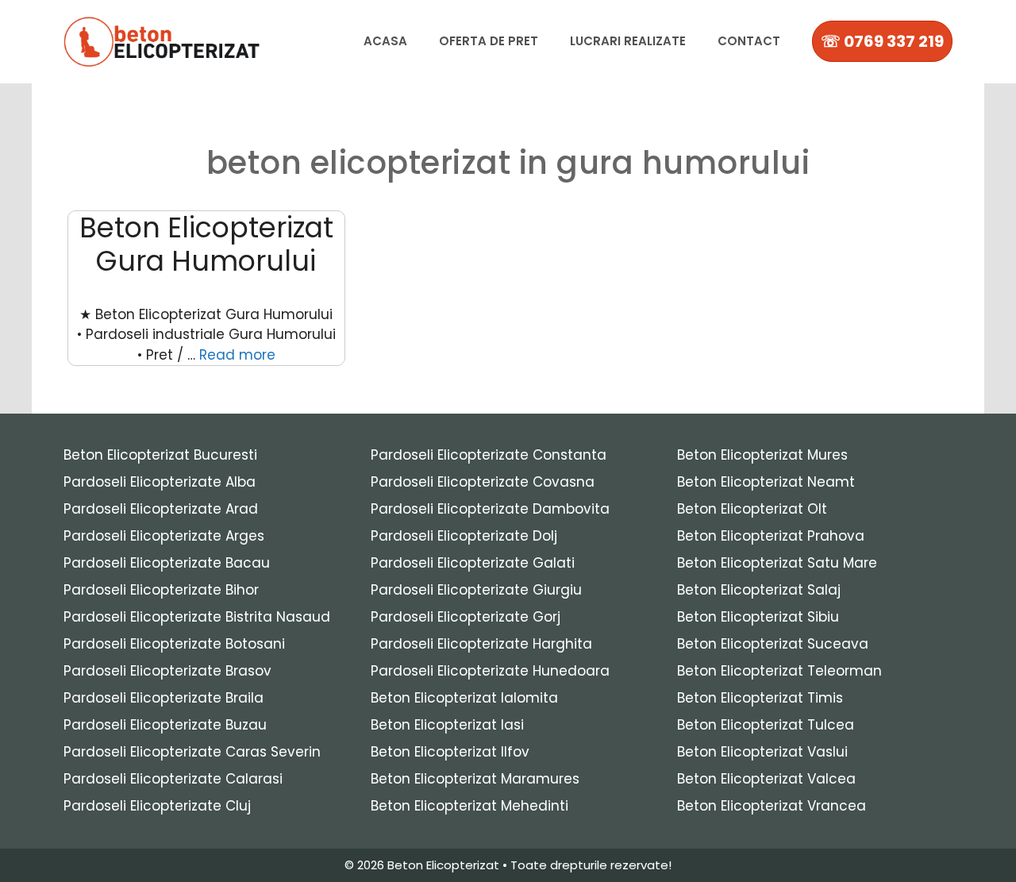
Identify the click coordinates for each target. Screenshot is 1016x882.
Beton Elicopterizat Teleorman (779, 670)
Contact (749, 41)
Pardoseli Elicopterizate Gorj (465, 616)
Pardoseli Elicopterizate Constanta (488, 454)
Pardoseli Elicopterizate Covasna (483, 481)
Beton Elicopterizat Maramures (475, 778)
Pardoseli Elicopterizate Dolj (464, 535)
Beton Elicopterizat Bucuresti (160, 454)
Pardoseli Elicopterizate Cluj (157, 805)
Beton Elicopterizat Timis (760, 697)
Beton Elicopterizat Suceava (772, 643)
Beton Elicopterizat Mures (762, 454)
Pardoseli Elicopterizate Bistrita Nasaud (197, 616)
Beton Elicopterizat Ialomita (464, 697)
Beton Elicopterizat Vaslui (762, 751)
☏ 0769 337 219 (882, 41)
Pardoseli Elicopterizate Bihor (161, 589)
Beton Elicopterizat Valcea (766, 778)
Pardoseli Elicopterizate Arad (161, 508)
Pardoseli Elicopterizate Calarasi (173, 778)
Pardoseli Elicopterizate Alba (160, 481)
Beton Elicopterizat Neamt (766, 481)
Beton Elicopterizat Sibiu (758, 616)
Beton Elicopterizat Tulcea (765, 724)
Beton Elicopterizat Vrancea (771, 805)
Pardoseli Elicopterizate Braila (164, 697)
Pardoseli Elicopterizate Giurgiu (476, 589)
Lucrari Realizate (628, 41)
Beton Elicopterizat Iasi (447, 724)
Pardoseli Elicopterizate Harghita (481, 643)
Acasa (385, 41)
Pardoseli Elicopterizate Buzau (165, 724)
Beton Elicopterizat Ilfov (450, 751)
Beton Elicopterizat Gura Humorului (206, 244)
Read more (237, 354)
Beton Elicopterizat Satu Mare (777, 562)
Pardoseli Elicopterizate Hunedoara (490, 670)
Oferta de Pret (488, 41)
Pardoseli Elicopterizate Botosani (174, 643)
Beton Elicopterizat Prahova (770, 535)
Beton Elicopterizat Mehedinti (469, 805)
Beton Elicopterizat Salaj (759, 589)
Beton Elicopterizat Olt (752, 508)
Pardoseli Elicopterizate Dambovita (490, 508)
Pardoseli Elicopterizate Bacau (167, 562)
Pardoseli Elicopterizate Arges (164, 535)
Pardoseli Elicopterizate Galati (473, 562)
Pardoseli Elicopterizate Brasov (167, 670)
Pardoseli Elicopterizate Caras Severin (192, 751)
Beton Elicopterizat (443, 865)
